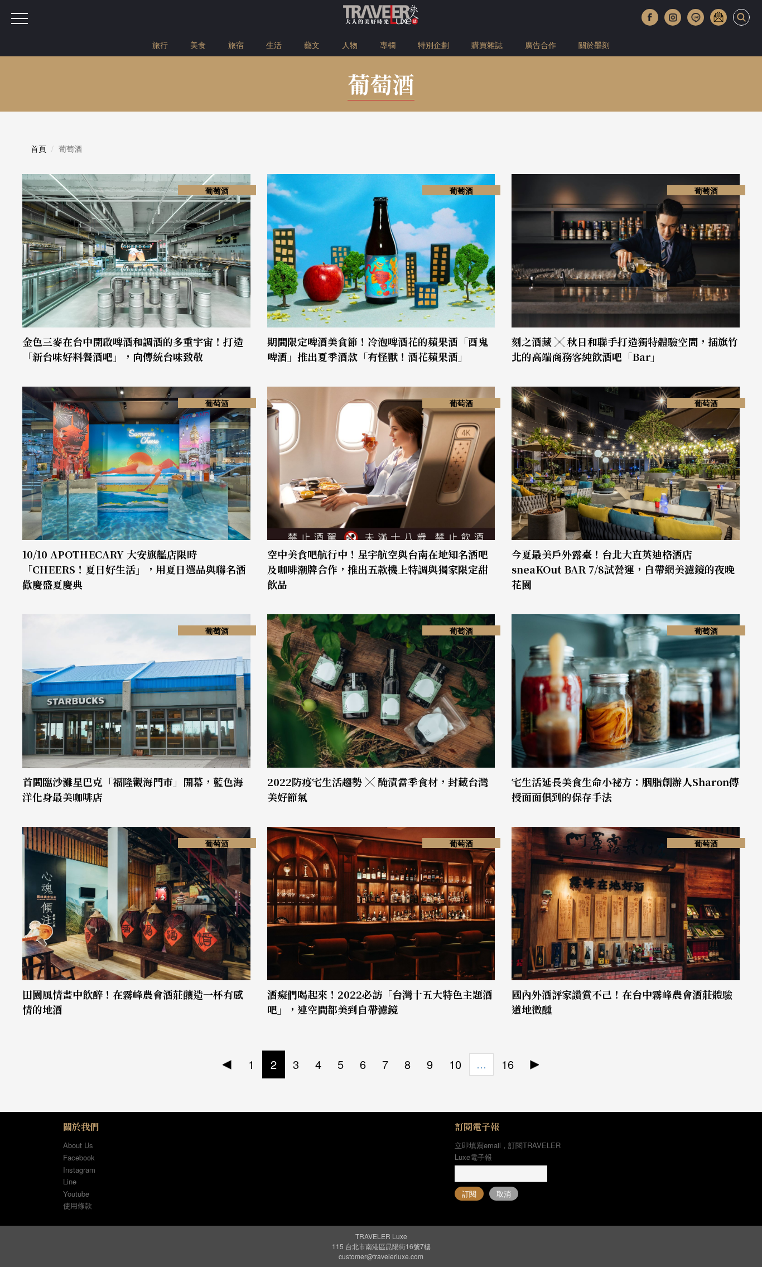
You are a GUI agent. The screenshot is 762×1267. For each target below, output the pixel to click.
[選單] (19, 18)
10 (455, 1064)
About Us (78, 1145)
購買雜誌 (487, 44)
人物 (350, 44)
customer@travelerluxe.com (381, 1256)
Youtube (76, 1193)
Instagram (79, 1169)
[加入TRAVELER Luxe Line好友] (695, 17)
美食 (198, 44)
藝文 (312, 44)
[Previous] (227, 1064)
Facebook (79, 1157)
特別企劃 (433, 44)
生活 (274, 44)
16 (507, 1064)
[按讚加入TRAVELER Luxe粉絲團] (650, 17)
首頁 (38, 148)
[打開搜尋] (741, 17)
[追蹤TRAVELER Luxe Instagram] (672, 17)
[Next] (535, 1064)
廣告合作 (540, 44)
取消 (503, 1193)
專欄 (388, 44)
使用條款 (77, 1205)
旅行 (160, 44)
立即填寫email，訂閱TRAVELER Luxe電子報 (508, 1151)
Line (69, 1181)
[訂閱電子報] (718, 17)
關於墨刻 (594, 44)
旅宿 (236, 44)
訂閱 (469, 1193)
